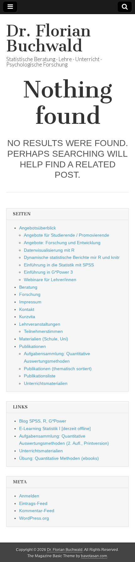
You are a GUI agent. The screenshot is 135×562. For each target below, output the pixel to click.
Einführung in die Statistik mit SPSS (59, 264)
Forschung (29, 294)
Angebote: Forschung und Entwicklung (62, 242)
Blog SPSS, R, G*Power (42, 420)
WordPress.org (34, 518)
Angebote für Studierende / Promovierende (66, 235)
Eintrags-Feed (33, 503)
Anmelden (29, 495)
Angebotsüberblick (37, 227)
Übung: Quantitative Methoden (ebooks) (59, 458)
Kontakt (26, 309)
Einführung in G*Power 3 (48, 272)
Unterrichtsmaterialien (46, 383)
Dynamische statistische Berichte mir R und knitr (72, 257)
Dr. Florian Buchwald (48, 38)
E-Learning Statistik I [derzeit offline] (55, 428)
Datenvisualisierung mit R (49, 250)
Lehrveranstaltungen (39, 324)
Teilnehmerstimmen (43, 331)
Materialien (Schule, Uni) (43, 338)
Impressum (30, 301)
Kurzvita (27, 316)
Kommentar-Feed (36, 510)
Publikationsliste (40, 375)
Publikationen (32, 346)
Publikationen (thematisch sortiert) (58, 368)
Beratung (28, 287)
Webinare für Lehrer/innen (50, 279)
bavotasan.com (94, 556)
